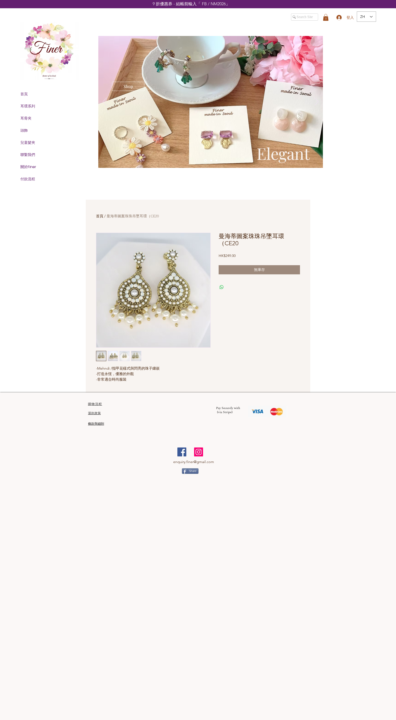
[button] (326, 17)
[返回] (105, 102)
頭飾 (24, 130)
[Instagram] (198, 451)
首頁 (24, 94)
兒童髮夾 (27, 142)
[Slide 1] (205, 160)
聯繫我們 (27, 154)
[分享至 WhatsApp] (221, 287)
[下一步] (316, 102)
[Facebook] (181, 451)
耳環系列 (27, 106)
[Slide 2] (210, 160)
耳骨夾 (25, 118)
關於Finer (28, 166)
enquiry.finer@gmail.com (193, 462)
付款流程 (27, 179)
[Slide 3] (216, 160)
